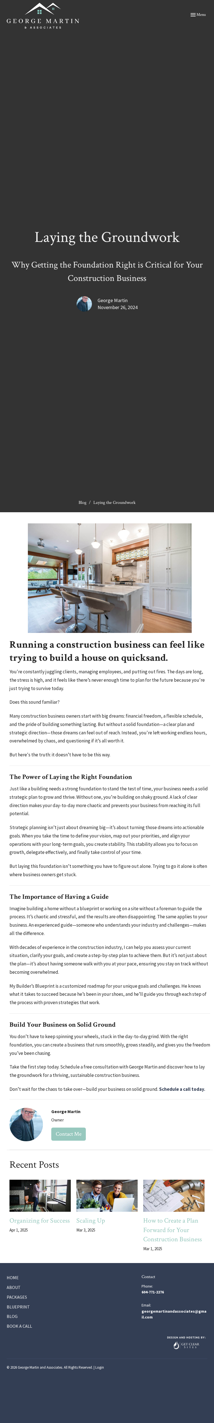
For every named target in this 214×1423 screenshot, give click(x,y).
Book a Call (19, 1326)
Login (99, 1367)
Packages (17, 1297)
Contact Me (68, 1134)
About (14, 1287)
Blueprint (18, 1307)
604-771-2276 (153, 1292)
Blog (82, 503)
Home (13, 1277)
